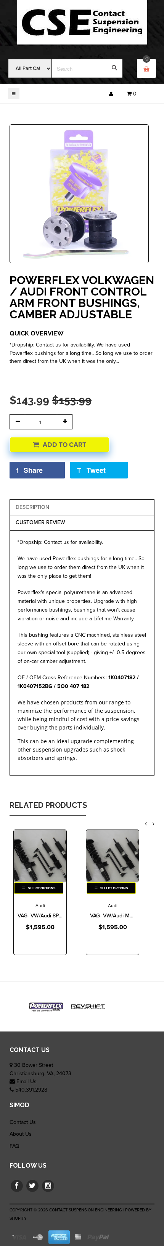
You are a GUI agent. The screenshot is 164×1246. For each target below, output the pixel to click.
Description (32, 507)
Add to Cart (64, 445)
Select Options (41, 888)
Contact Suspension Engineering (85, 1210)
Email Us (26, 1081)
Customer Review (40, 522)
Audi (40, 905)
